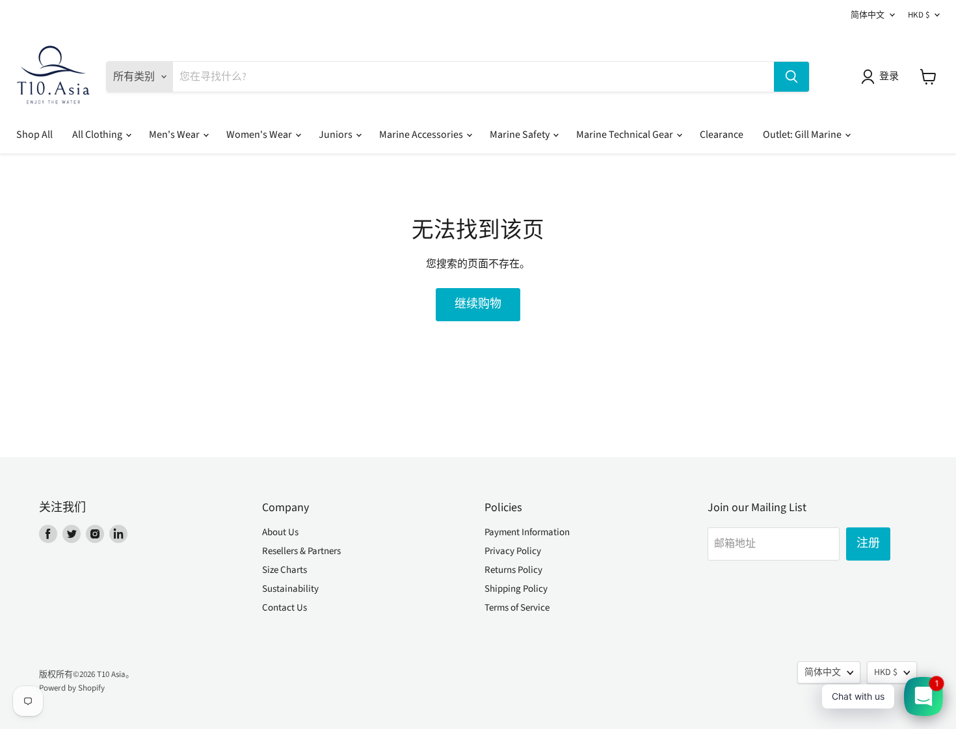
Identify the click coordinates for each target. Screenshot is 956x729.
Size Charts (284, 570)
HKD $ (918, 15)
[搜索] (791, 77)
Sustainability (290, 589)
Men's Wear (175, 134)
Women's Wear (260, 134)
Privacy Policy (513, 551)
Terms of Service (517, 608)
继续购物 (478, 304)
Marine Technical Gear (625, 134)
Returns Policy (513, 570)
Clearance (721, 134)
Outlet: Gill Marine (803, 134)
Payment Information (527, 532)
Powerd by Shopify (72, 688)
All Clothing (98, 134)
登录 (889, 76)
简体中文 (867, 15)
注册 (868, 543)
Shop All (34, 134)
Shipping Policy (516, 589)
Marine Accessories (422, 134)
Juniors (336, 134)
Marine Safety (520, 134)
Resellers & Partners (301, 551)
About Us (280, 532)
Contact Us (284, 608)
